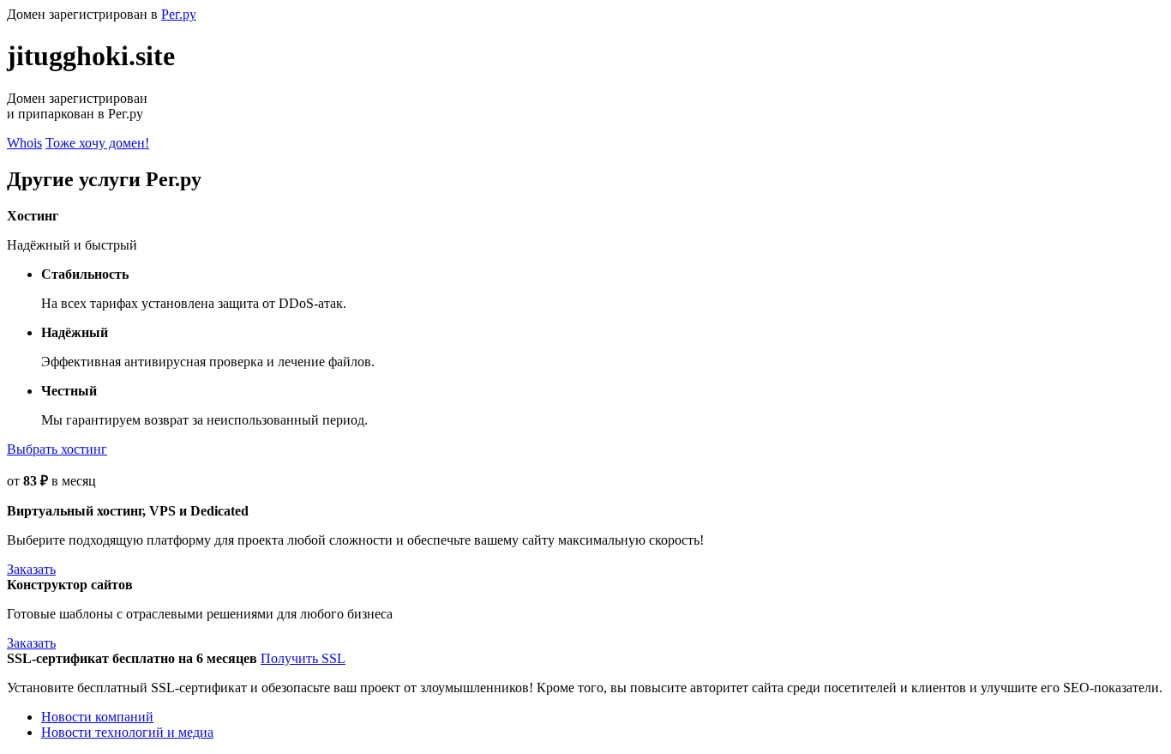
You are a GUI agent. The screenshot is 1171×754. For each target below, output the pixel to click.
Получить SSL (303, 658)
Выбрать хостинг (57, 449)
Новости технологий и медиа (127, 732)
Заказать (31, 569)
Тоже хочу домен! (97, 143)
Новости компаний (97, 716)
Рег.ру (178, 14)
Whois (24, 143)
